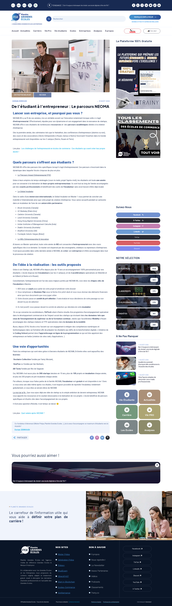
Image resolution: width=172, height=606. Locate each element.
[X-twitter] (138, 5)
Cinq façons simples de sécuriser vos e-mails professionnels (147, 379)
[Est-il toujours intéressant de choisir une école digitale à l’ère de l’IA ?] (126, 348)
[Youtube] (150, 5)
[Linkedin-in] (146, 5)
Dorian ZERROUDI (19, 101)
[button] (25, 31)
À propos (109, 31)
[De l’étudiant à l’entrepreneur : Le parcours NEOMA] (92, 438)
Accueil (15, 31)
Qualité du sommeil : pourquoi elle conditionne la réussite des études (148, 364)
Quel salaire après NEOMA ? (32, 413)
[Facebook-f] (133, 5)
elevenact (148, 602)
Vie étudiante (60, 31)
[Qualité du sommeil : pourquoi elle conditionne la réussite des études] (126, 363)
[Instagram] (142, 5)
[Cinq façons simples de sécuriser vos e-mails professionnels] (126, 378)
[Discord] (159, 5)
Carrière (37, 31)
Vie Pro (48, 31)
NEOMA (42, 95)
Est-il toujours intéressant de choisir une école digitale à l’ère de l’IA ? (86, 5)
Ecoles (73, 31)
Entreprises (85, 31)
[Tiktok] (155, 5)
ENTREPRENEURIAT (22, 95)
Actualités (25, 31)
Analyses (98, 31)
